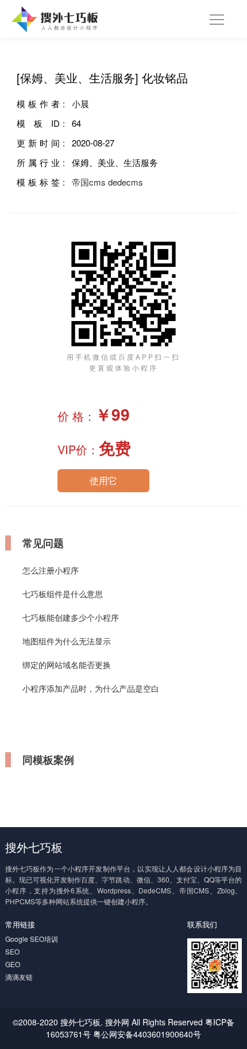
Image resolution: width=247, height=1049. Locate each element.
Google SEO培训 (31, 939)
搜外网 (117, 1022)
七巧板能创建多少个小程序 (70, 617)
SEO (12, 951)
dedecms (125, 182)
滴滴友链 (19, 977)
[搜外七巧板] (55, 18)
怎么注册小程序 (50, 570)
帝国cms (89, 182)
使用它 (103, 480)
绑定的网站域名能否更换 (66, 664)
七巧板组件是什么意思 (62, 593)
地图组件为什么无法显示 (66, 641)
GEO (12, 964)
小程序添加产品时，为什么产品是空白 (90, 688)
